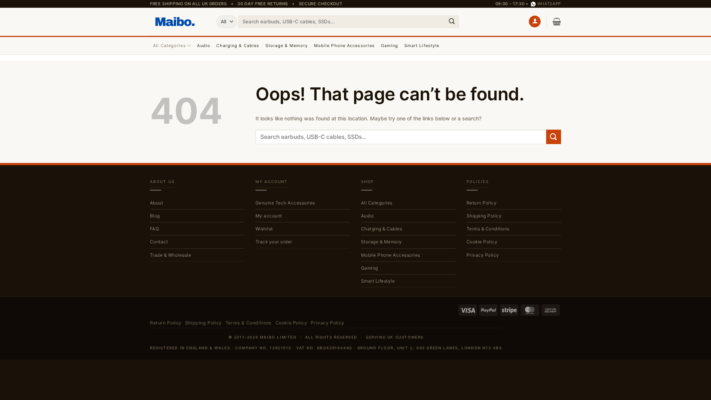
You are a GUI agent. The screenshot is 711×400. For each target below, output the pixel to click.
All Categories (169, 45)
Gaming (389, 45)
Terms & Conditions (488, 228)
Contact (159, 241)
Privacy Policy (483, 255)
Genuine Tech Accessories (285, 203)
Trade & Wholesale (170, 255)
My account (269, 216)
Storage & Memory (287, 45)
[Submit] (451, 21)
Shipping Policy (484, 216)
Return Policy (482, 203)
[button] (535, 22)
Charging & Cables (237, 45)
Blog (155, 216)
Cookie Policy (482, 241)
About (156, 203)
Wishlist (264, 228)
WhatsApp (549, 3)
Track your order (274, 241)
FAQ (154, 228)
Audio (203, 45)
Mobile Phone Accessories (344, 45)
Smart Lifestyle (422, 45)
